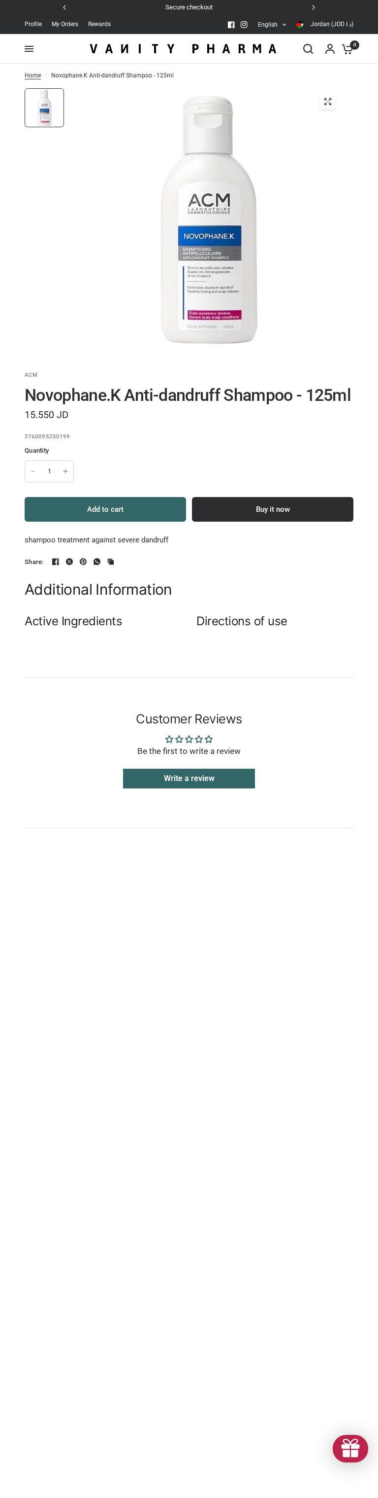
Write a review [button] (189, 778)
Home (33, 75)
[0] (345, 49)
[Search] (308, 49)
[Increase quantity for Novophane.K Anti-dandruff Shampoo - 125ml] (65, 471)
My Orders (65, 24)
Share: (34, 562)
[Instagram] (244, 24)
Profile (33, 24)
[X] (69, 562)
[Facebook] (231, 24)
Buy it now (273, 509)
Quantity (37, 450)
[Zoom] (327, 101)
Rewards (99, 24)
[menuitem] (36, 24)
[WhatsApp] (97, 562)
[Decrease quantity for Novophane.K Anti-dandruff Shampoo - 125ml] (33, 471)
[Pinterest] (83, 562)
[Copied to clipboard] (111, 562)
